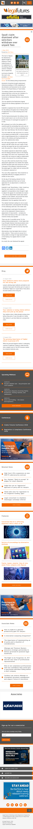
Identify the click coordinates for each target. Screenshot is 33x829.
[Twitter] (7, 248)
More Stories (16, 505)
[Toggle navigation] (29, 3)
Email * (5, 735)
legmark (14, 824)
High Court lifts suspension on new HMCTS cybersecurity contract (17, 474)
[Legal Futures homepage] (16, 11)
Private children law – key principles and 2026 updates (17, 384)
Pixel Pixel (10, 822)
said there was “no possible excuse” (7, 78)
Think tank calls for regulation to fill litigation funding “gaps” (16, 492)
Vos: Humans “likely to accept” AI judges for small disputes (16, 480)
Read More (9, 295)
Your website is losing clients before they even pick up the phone (16, 311)
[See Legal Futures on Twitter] (11, 3)
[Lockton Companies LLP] (17, 705)
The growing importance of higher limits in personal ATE (15, 340)
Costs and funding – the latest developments (14, 400)
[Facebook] (3, 248)
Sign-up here (6, 739)
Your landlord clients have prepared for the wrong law (16, 281)
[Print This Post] (31, 31)
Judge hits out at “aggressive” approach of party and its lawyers (16, 486)
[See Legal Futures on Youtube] (20, 804)
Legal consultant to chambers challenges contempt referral (15, 498)
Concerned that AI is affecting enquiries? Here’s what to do (13, 522)
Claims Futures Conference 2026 (16, 425)
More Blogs (9, 299)
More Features (16, 585)
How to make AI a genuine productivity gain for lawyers (14, 630)
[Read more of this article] (16, 532)
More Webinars (16, 405)
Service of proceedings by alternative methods (15, 543)
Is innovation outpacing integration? (17, 636)
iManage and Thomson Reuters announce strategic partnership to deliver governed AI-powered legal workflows (16, 650)
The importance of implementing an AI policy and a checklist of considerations (17, 642)
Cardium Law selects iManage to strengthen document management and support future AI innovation (17, 677)
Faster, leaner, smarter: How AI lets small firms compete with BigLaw (15, 564)
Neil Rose (10, 52)
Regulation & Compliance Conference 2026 (17, 430)
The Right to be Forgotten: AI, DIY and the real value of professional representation (17, 659)
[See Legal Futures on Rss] (25, 804)
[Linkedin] (10, 248)
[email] (16, 735)
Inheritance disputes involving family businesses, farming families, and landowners (16, 392)
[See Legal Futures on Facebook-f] (18, 3)
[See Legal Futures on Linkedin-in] (15, 3)
